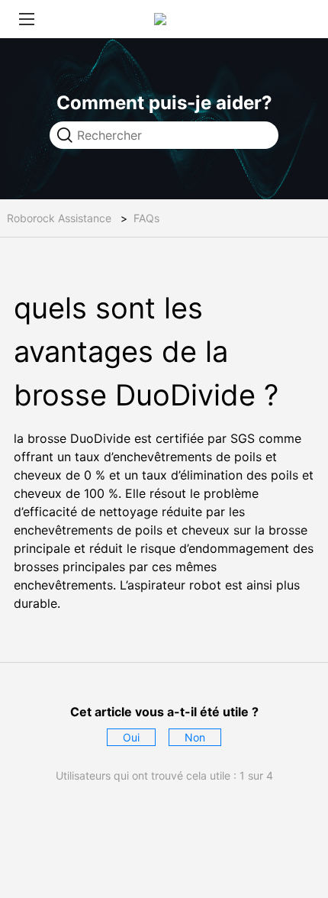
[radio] (131, 737)
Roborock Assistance (59, 218)
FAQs (146, 218)
